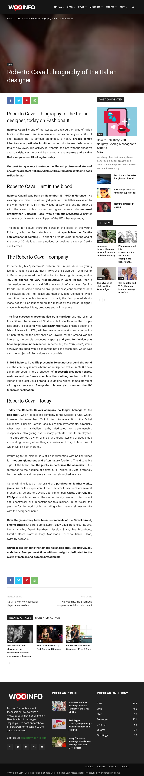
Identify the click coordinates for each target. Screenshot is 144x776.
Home (10, 18)
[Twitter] (18, 100)
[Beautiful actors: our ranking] (104, 207)
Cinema (58, 7)
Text (122, 7)
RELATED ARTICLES (20, 617)
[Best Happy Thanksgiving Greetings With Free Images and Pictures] (59, 724)
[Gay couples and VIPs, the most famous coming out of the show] (127, 273)
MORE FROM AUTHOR (47, 617)
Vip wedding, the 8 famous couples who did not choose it (74, 603)
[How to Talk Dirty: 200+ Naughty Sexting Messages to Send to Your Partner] (117, 121)
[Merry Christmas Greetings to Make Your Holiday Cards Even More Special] (59, 742)
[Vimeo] (26, 747)
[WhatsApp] (34, 100)
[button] (133, 7)
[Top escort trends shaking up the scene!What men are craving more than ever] (20, 634)
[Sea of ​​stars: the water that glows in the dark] (104, 179)
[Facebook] (10, 100)
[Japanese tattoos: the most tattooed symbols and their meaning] (106, 236)
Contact (125, 766)
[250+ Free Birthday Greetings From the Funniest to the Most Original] (59, 706)
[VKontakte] (34, 747)
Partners (101, 766)
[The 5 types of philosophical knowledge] (106, 273)
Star (70, 7)
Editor (100, 152)
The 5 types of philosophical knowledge (104, 286)
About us (113, 766)
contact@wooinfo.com (34, 737)
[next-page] (15, 663)
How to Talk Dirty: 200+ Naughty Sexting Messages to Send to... (116, 144)
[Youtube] (42, 747)
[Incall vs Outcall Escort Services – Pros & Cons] (79, 634)
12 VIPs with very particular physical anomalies (22, 603)
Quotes (110, 7)
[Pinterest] (26, 100)
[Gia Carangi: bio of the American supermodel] (104, 193)
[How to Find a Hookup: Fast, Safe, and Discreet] (49, 634)
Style (81, 7)
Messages (95, 7)
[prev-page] (9, 663)
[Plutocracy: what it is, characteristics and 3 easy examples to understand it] (127, 236)
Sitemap (89, 766)
